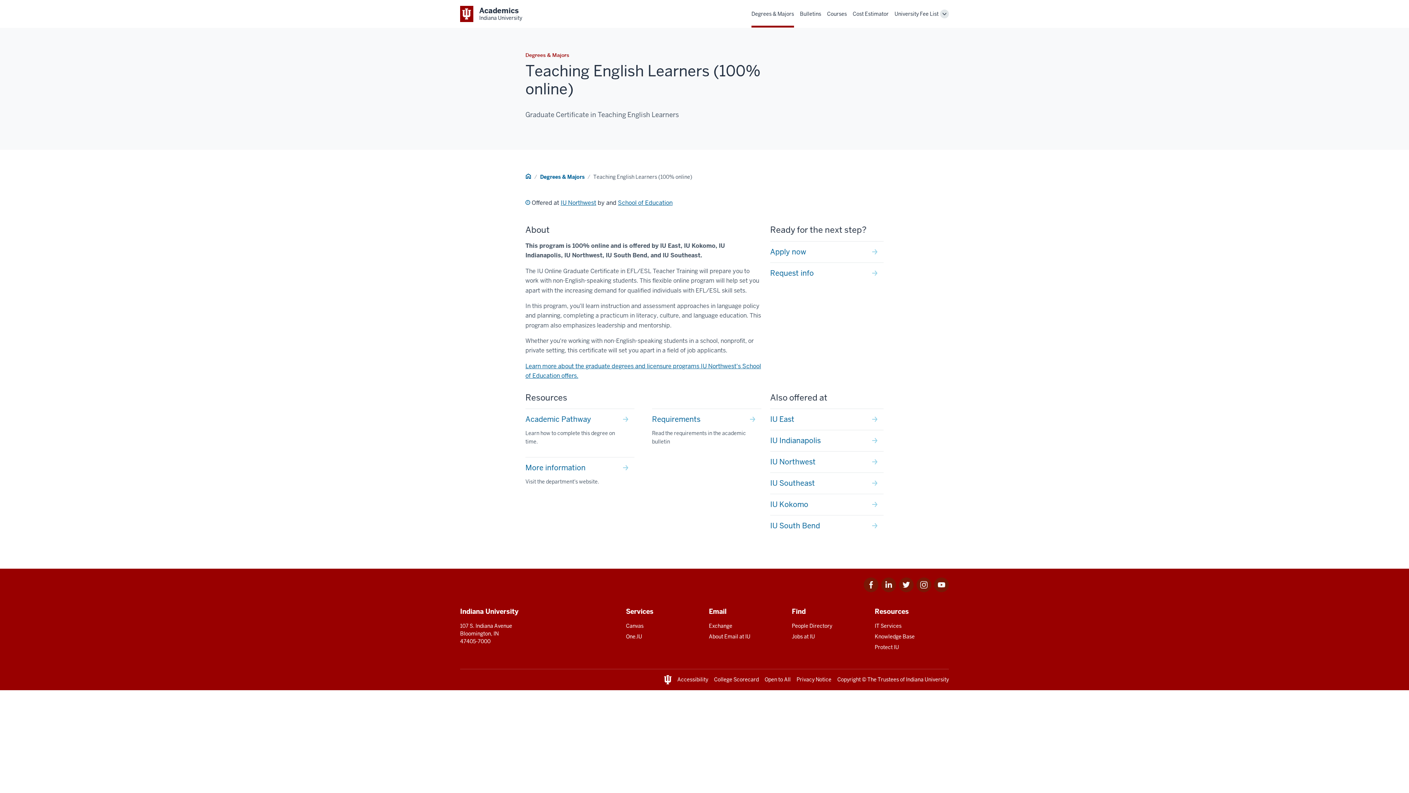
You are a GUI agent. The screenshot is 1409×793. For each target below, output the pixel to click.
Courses (837, 14)
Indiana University (927, 679)
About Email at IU (729, 636)
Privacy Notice (814, 679)
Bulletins (810, 14)
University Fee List (917, 14)
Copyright (849, 679)
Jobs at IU (803, 636)
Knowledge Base (895, 636)
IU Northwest (578, 203)
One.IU (634, 636)
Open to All (778, 679)
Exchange (720, 626)
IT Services (888, 626)
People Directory (812, 626)
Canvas (635, 626)
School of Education (645, 203)
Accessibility (692, 679)
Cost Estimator (871, 14)
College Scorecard (736, 679)
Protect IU (887, 647)
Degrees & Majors (772, 14)
